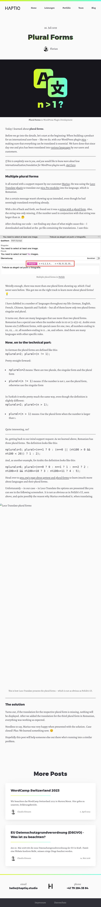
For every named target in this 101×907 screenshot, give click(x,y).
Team (81, 7)
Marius (66, 184)
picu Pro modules (50, 188)
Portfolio (67, 7)
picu (83, 139)
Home (33, 7)
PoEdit (62, 276)
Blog (94, 7)
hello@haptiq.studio (23, 888)
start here (70, 165)
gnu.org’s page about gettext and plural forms (44, 477)
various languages (60, 147)
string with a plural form (72, 209)
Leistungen (49, 7)
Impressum (40, 902)
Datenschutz (60, 902)
